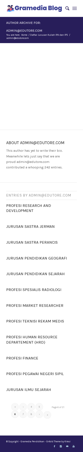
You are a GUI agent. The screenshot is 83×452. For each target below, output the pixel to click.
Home (24, 35)
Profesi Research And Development (28, 208)
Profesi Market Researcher (34, 305)
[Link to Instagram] (61, 446)
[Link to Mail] (67, 446)
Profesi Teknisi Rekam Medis (35, 321)
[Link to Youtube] (73, 446)
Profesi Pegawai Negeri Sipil (35, 373)
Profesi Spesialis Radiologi (33, 289)
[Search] (65, 8)
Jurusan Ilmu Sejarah (28, 389)
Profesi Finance (22, 358)
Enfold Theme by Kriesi (58, 441)
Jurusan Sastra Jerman (30, 226)
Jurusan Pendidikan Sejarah (35, 274)
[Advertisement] (41, 86)
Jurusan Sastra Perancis (32, 242)
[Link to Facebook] (54, 446)
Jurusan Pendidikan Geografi (36, 258)
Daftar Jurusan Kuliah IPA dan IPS (49, 35)
